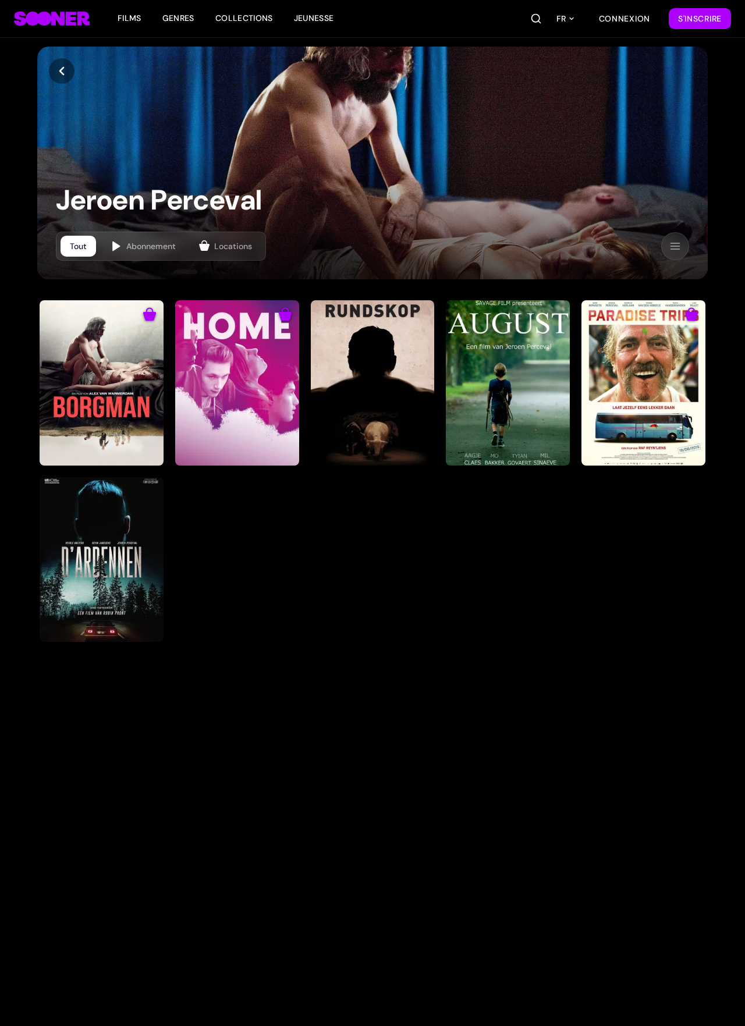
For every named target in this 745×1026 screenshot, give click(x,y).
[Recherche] (536, 18)
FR (561, 18)
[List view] (675, 246)
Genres (178, 18)
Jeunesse (314, 18)
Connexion (624, 18)
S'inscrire (700, 18)
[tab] (78, 246)
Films (129, 18)
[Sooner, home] (52, 19)
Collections (244, 18)
